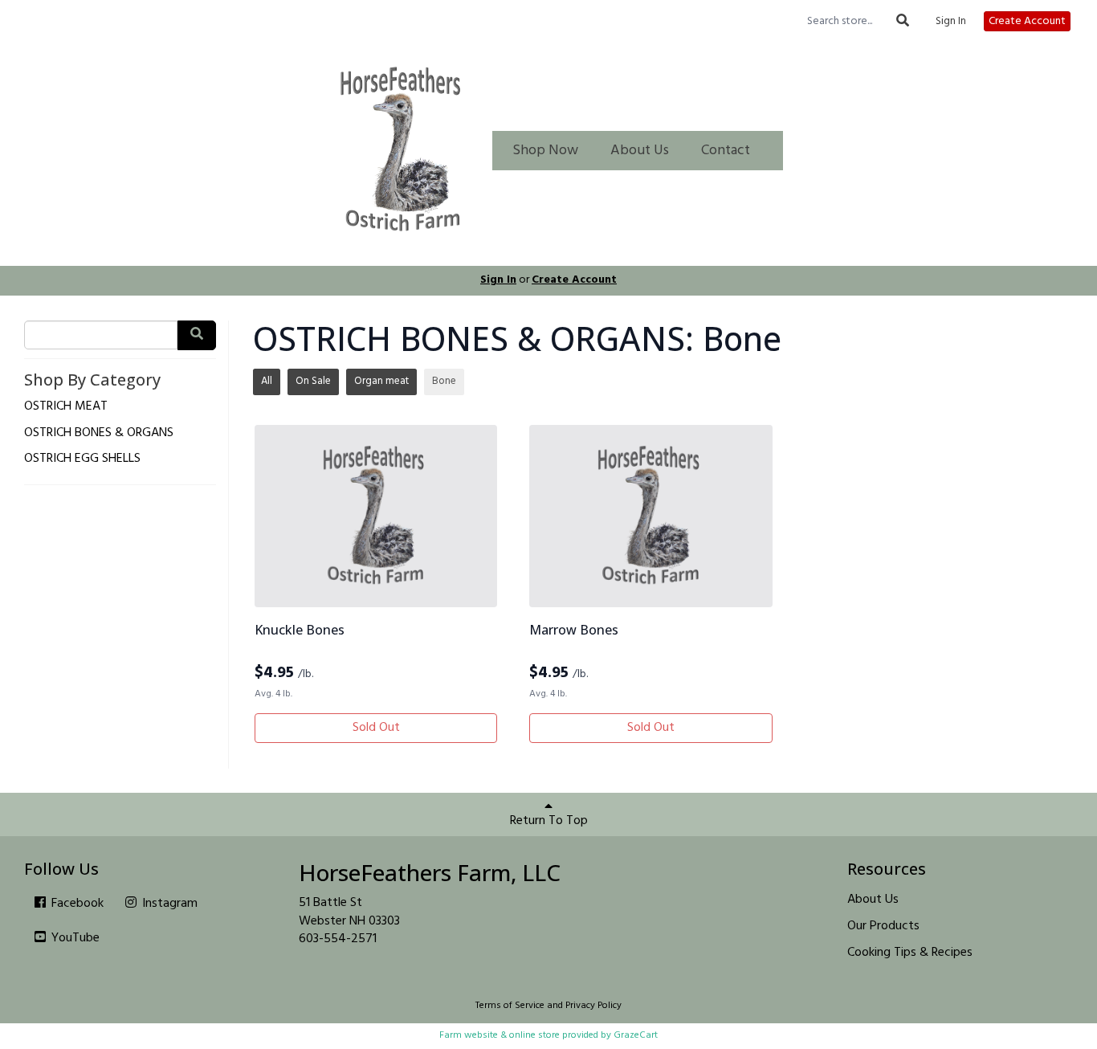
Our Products (883, 926)
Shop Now (545, 150)
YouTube (74, 938)
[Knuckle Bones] (376, 516)
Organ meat (381, 381)
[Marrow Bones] (650, 516)
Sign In (951, 22)
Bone (444, 381)
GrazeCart (636, 1035)
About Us (639, 150)
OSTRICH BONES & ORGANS (98, 433)
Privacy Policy (593, 1006)
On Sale (313, 381)
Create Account (1027, 21)
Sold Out (376, 727)
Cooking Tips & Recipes (910, 952)
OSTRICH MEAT (66, 407)
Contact (725, 150)
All (266, 381)
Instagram (168, 903)
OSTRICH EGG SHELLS (82, 459)
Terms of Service (509, 1006)
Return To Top (549, 820)
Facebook (76, 903)
